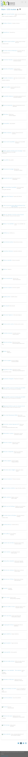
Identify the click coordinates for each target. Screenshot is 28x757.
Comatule (10, 588)
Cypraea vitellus (5, 517)
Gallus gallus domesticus (6, 189)
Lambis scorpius (15, 443)
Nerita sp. (10, 269)
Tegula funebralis (14, 643)
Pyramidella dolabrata (17, 97)
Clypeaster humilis (18, 662)
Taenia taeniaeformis (17, 279)
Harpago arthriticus (15, 461)
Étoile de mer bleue (16, 342)
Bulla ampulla (12, 305)
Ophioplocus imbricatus (18, 680)
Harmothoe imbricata (17, 251)
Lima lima (12, 534)
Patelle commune (14, 497)
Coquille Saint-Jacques (15, 551)
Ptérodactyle (16, 169)
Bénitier (8, 351)
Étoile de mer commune (19, 570)
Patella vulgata (14, 498)
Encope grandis (14, 652)
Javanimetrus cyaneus (18, 434)
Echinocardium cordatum (16, 616)
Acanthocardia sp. (15, 524)
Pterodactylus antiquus (18, 170)
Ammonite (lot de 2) (16, 178)
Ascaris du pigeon (14, 360)
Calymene (14, 133)
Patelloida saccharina (19, 507)
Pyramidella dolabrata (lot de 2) (19, 96)
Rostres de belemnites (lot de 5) (19, 105)
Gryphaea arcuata (5, 43)
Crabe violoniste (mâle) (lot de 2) (17, 734)
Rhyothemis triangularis (19, 378)
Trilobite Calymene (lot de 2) (17, 132)
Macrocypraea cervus (6, 52)
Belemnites (15, 106)
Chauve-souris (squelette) (20, 141)
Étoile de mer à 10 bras (18, 579)
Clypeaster (13, 88)
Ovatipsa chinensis (16, 23)
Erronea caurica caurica (19, 324)
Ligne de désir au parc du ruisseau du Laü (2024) (11, 398)
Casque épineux (17, 68)
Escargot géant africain (18, 624)
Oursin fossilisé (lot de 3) (15, 87)
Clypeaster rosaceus (19, 607)
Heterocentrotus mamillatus (15, 598)
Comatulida (10, 589)
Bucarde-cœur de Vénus (19, 542)
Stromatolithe (12, 123)
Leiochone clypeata (16, 287)
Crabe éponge (12, 725)
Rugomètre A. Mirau (16, 369)
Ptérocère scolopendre (18, 451)
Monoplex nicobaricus (6, 80)
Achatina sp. (16, 625)
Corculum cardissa (17, 543)
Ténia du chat (15, 278)
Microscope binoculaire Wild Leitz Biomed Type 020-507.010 (14, 207)
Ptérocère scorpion (16, 442)
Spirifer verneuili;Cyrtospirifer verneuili (9, 16)
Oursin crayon (13, 597)
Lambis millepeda (17, 452)
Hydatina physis (14, 296)
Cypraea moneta (16, 334)
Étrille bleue (11, 114)
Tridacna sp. (9, 352)
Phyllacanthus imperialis (18, 562)
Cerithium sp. (12, 232)
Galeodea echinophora (18, 69)
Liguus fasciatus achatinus (20, 488)
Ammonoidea (14, 179)
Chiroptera (17, 142)
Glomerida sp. (12, 32)
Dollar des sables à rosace (20, 606)
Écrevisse (9, 706)
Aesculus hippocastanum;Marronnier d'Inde (10, 427)
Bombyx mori (4, 691)
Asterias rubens (17, 571)
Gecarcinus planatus (17, 697)
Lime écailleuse (13, 533)
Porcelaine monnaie (16, 333)
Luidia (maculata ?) (17, 580)
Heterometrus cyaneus (18, 433)
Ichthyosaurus (4, 153)
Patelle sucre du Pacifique (20, 506)
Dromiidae (12, 726)
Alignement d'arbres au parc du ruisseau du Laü (11, 407)
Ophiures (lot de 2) (18, 679)
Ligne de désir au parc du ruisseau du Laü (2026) (11, 389)
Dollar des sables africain (20, 661)
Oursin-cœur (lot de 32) (16, 615)
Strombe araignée (15, 460)
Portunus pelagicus (12, 115)
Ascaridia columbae (15, 361)
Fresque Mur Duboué (18, 196)
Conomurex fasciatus (17, 60)
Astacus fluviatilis (11, 707)
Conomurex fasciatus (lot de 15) (19, 59)
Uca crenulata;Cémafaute (15, 735)
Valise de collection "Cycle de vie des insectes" (11, 215)
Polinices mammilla (16, 260)
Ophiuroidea (4, 673)
